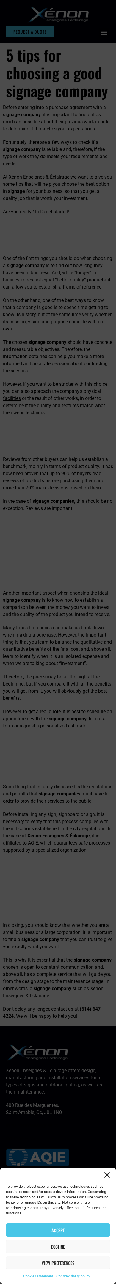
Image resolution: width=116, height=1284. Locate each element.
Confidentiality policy (73, 1276)
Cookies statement (38, 1276)
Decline (58, 1246)
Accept (58, 1230)
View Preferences (58, 1263)
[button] (107, 1175)
